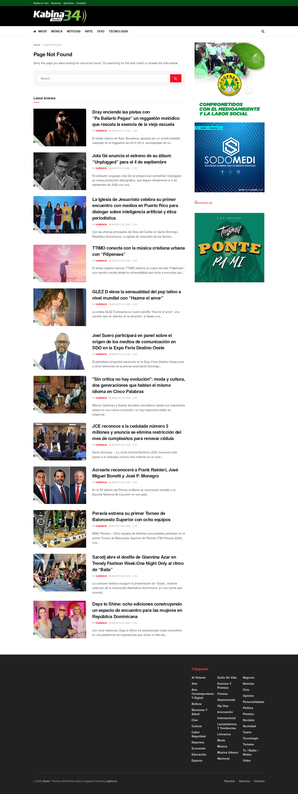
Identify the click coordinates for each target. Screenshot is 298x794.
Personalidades (253, 702)
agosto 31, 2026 (120, 130)
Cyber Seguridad (199, 734)
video (247, 760)
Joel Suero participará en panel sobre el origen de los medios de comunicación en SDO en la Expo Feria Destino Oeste (134, 341)
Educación (199, 754)
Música (56, 31)
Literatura (224, 734)
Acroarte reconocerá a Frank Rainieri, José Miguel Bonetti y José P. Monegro (135, 472)
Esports (197, 760)
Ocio (100, 31)
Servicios (68, 3)
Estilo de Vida (227, 677)
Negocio (248, 677)
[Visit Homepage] (59, 16)
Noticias (73, 31)
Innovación (225, 712)
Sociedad (249, 726)
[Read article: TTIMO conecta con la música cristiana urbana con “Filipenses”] (59, 263)
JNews (46, 781)
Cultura (197, 726)
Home (36, 44)
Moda (221, 740)
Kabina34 (101, 130)
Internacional (226, 718)
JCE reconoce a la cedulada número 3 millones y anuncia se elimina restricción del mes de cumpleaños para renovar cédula (136, 432)
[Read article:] (59, 394)
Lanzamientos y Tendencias (227, 726)
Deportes (198, 742)
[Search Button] (263, 31)
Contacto (81, 3)
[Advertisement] (69, 695)
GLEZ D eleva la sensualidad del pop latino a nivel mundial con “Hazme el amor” (136, 294)
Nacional (223, 758)
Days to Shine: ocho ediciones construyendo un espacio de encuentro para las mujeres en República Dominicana (137, 610)
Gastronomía (226, 700)
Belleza (197, 704)
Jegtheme (111, 781)
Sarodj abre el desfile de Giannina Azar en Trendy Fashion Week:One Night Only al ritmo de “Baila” (137, 563)
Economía (198, 748)
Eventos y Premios (224, 685)
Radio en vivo (41, 3)
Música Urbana (227, 752)
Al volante (199, 677)
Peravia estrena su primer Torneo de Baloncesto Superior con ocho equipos (131, 516)
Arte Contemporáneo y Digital (203, 694)
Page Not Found (52, 44)
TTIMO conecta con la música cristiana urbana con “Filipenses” (138, 250)
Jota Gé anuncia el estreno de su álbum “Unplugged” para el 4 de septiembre (131, 158)
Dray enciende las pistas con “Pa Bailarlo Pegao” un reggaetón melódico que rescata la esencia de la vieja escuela (136, 118)
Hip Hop (222, 706)
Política (248, 708)
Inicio (42, 31)
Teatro (247, 732)
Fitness (222, 694)
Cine (195, 720)
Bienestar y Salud (199, 712)
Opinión (248, 696)
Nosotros (56, 3)
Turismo (248, 744)
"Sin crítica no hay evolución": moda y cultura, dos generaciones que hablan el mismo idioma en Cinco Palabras (138, 385)
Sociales (249, 720)
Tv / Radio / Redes (250, 752)
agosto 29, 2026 (120, 354)
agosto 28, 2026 (120, 397)
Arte (89, 31)
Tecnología (118, 31)
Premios (248, 714)
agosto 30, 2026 (120, 168)
